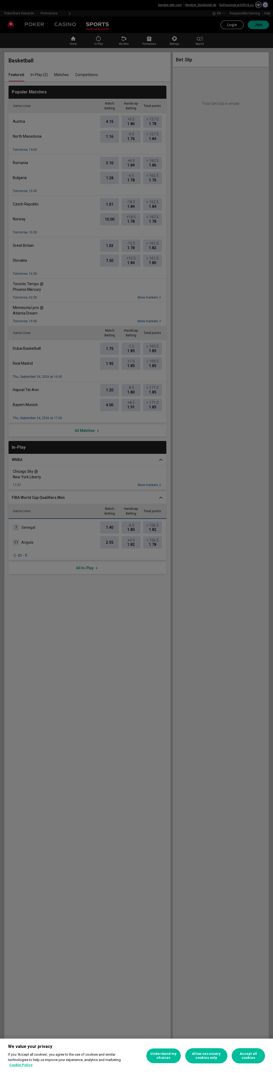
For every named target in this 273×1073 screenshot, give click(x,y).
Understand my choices (163, 1056)
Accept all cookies (248, 1056)
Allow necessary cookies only (206, 1056)
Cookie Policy (21, 1065)
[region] (136, 1056)
